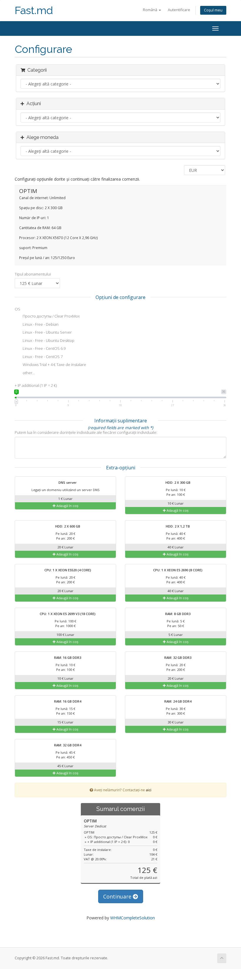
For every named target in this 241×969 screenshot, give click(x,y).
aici (148, 789)
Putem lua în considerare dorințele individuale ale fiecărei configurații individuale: (86, 432)
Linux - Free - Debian (40, 324)
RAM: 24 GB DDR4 (177, 701)
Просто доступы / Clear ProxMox (51, 316)
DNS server (67, 482)
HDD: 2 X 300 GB (177, 482)
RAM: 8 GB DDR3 (177, 614)
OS (17, 309)
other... (28, 372)
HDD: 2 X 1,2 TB (177, 526)
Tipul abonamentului (33, 274)
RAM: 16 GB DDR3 (67, 657)
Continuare (118, 896)
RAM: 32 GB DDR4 (67, 745)
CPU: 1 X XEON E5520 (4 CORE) (67, 570)
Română (150, 9)
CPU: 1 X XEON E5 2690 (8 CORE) (177, 570)
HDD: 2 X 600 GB (67, 526)
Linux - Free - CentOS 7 (42, 356)
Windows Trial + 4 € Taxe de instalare (54, 364)
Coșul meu (213, 10)
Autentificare (179, 9)
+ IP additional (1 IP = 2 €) (36, 385)
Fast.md (34, 10)
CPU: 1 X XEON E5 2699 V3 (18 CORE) (67, 614)
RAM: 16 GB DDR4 (67, 701)
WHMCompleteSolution (132, 918)
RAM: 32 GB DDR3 (177, 657)
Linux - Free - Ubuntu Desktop (48, 340)
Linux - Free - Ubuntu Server (47, 332)
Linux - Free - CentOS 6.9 (44, 348)
